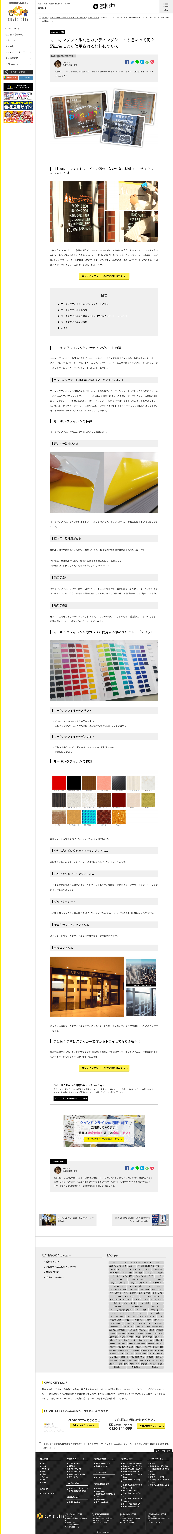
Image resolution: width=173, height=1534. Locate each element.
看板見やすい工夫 (124, 1350)
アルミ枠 (148, 1273)
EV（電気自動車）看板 (145, 1266)
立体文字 (129, 1354)
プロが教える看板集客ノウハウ (61, 1267)
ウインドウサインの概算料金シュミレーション (79, 1085)
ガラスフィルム (117, 1286)
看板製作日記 (52, 1272)
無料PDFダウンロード (83, 1425)
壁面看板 (158, 1323)
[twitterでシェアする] (132, 61)
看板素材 (147, 1347)
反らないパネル (116, 1323)
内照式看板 (138, 1320)
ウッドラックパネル (138, 1279)
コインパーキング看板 (117, 1290)
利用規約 (153, 1474)
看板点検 (130, 1347)
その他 (43, 1482)
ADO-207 (132, 1266)
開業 (126, 1364)
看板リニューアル (145, 1340)
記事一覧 (99, 1489)
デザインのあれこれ (55, 1277)
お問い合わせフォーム (150, 1426)
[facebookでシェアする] (127, 61)
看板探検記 (141, 1344)
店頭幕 (112, 1333)
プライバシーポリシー (158, 1477)
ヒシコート (158, 1303)
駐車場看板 (136, 1367)
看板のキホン (93, 17)
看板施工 (159, 1344)
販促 (135, 1360)
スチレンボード (157, 1290)
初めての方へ (11, 78)
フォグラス (155, 1306)
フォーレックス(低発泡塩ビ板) (121, 1310)
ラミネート (132, 1317)
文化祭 (122, 1337)
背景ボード (125, 1357)
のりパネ (136, 1269)
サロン (43, 1472)
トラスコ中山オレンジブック (120, 1300)
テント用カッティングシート (123, 1296)
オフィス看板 (156, 1279)
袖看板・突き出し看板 (77, 1474)
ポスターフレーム (118, 1313)
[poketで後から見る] (152, 61)
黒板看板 (155, 1367)
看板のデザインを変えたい (132, 1466)
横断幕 (138, 1337)
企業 (43, 1480)
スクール (44, 1477)
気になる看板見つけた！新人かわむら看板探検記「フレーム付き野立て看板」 (132, 1219)
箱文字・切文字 (74, 1472)
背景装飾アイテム (137, 1357)
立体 (121, 1354)
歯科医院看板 (147, 1337)
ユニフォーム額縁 (116, 1317)
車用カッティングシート (154, 1360)
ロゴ (160, 1317)
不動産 (43, 1474)
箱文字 (151, 1354)
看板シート (159, 1337)
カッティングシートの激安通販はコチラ (103, 276)
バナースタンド (130, 1303)
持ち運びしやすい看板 (154, 1333)
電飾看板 (117, 1367)
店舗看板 (159, 1330)
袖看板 (122, 1360)
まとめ (64, 327)
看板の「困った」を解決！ (132, 1463)
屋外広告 (140, 1327)
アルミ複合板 (158, 1273)
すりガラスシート (124, 1269)
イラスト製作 (127, 1276)
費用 (141, 1360)
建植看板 (121, 1333)
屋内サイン (128, 1327)
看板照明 (139, 1347)
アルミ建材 (138, 1273)
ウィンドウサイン (117, 1279)
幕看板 (151, 1330)
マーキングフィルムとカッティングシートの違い (85, 304)
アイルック (146, 1269)
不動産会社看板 (115, 1320)
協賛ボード (158, 1320)
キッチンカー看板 (136, 1286)
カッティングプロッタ (139, 1283)
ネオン (136, 1300)
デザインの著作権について (159, 1485)
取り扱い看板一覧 (14, 34)
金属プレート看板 (115, 1364)
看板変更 (132, 1344)
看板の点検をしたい (130, 1490)
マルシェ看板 (156, 1313)
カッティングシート (118, 1283)
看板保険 (159, 1340)
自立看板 (159, 1357)
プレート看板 (141, 1310)
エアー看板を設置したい (131, 1507)
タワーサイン (158, 1293)
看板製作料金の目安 (103, 1463)
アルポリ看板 (114, 1273)
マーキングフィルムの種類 (74, 322)
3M (114, 1263)
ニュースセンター (47, 1494)
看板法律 (121, 1347)
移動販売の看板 (147, 1350)
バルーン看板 (144, 1303)
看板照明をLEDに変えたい (132, 1469)
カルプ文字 (157, 1283)
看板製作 (112, 1350)
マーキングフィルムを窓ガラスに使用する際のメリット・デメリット (94, 316)
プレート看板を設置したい (132, 1504)
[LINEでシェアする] (137, 61)
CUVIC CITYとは (13, 28)
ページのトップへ (163, 1451)
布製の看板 (133, 1330)
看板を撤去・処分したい (132, 1472)
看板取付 (112, 1344)
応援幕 (140, 1333)
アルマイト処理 (126, 1273)
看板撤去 (151, 1344)
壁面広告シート (145, 1323)
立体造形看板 (141, 1354)
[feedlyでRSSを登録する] (147, 61)
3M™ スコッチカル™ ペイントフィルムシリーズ (142, 1263)
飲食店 (43, 1463)
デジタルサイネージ (151, 1296)
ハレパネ (145, 1300)
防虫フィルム (134, 1364)
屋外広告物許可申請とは (118, 1330)
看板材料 (112, 1347)
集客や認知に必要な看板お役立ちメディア (68, 17)
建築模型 (131, 1333)
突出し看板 (159, 1350)
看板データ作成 (129, 1340)
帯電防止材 (143, 1330)
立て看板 (113, 1354)
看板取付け (122, 1344)
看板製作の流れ (74, 1502)
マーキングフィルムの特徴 (74, 310)
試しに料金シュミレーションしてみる (71, 1098)
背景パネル (114, 1357)
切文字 (148, 1320)
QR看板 (112, 1269)
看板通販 (136, 1350)
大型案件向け (26, 78)
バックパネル (115, 1303)
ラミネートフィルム (147, 1317)
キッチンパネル (155, 1286)
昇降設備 (130, 1337)
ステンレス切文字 (130, 1293)
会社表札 (128, 1320)
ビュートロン (117, 1306)
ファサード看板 (137, 1306)
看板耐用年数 (158, 1347)
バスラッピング (156, 1300)
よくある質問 (11, 58)
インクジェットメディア (144, 1276)
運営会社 (153, 1463)
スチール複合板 (115, 1293)
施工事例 (9, 46)
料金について (11, 40)
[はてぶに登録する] (142, 61)
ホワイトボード (156, 1310)
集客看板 (144, 1364)
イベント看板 (115, 1276)
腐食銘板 (150, 1357)
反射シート (131, 1323)
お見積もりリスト (18, 72)
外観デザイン (115, 1327)
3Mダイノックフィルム (117, 1266)
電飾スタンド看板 (156, 1364)
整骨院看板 (113, 1337)
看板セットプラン (102, 1466)
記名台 (129, 1360)
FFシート (159, 1266)
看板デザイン (115, 1340)
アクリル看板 (158, 1269)
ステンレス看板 (144, 1293)
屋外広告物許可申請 (154, 1327)
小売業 (43, 1466)
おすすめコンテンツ (15, 52)
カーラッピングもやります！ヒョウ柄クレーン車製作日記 (76, 1219)
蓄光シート (113, 1360)
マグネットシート (137, 1313)
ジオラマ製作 (132, 1290)
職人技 (159, 1354)
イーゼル (159, 1276)
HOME (45, 17)
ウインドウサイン (75, 1469)
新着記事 (42, 7)
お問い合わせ (11, 64)
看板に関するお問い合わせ (159, 1466)
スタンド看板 (144, 1290)
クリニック (45, 1469)
